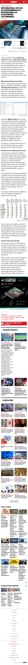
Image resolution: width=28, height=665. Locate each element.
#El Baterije (4, 317)
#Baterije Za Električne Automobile (11, 316)
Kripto (14, 617)
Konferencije (14, 638)
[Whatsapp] (23, 48)
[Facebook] (13, 48)
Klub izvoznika (14, 633)
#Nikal (23, 317)
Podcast (14, 628)
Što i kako (14, 620)
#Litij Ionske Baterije (7, 319)
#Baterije (4, 314)
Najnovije (8, 400)
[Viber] (26, 48)
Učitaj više (14, 501)
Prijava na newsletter (14, 644)
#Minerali (12, 317)
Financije (14, 615)
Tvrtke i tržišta (14, 612)
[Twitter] (16, 48)
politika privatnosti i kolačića (14, 657)
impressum (14, 650)
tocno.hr (14, 659)
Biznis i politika (14, 610)
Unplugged (14, 625)
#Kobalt (17, 317)
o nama (14, 648)
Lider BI (14, 630)
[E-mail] (21, 48)
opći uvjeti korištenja (14, 655)
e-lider (14, 646)
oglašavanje (14, 653)
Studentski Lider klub (14, 636)
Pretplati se (14, 641)
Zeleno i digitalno (14, 623)
